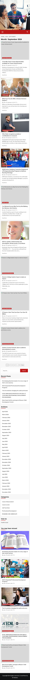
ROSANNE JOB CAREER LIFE (9, 514)
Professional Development (8, 130)
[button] (2, 32)
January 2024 (5, 486)
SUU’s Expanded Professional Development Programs (13, 386)
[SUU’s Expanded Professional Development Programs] (15, 568)
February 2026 (6, 417)
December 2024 (6, 459)
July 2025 (4, 438)
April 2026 (5, 411)
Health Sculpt (4, 522)
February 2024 (6, 483)
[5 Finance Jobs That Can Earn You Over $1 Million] (15, 301)
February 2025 (6, 453)
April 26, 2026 (9, 668)
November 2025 (6, 426)
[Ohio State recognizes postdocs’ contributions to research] (15, 122)
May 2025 (4, 444)
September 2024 (6, 468)
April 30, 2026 (9, 555)
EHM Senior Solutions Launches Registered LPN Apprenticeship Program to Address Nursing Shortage (15, 171)
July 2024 (4, 474)
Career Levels (5, 94)
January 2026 (5, 420)
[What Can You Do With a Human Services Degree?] (15, 87)
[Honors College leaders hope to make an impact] (15, 265)
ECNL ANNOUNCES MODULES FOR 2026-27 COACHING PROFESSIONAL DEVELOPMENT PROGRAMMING (14, 395)
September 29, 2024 (11, 174)
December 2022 (6, 492)
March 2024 (5, 480)
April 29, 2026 (9, 583)
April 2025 (5, 447)
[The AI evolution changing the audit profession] (15, 597)
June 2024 (5, 477)
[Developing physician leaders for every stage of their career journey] (15, 540)
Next (23, 365)
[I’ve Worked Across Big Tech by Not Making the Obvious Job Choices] (15, 195)
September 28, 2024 (11, 351)
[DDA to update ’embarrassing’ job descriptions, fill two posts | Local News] (15, 230)
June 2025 (5, 441)
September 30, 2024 (11, 65)
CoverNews (23, 675)
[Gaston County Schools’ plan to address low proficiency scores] (15, 336)
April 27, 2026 (9, 639)
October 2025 (6, 429)
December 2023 (6, 489)
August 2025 (5, 435)
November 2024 (6, 462)
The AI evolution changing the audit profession (15, 390)
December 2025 (6, 423)
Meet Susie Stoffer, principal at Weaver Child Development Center (14, 401)
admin (4, 65)
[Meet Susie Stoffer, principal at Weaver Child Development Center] (15, 653)
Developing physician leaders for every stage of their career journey (15, 381)
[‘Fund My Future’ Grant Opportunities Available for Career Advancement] (15, 50)
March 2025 (5, 450)
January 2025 (5, 456)
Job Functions (6, 237)
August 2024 (5, 471)
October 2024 (6, 465)
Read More (4, 75)
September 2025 (6, 432)
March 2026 (5, 414)
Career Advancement (7, 57)
